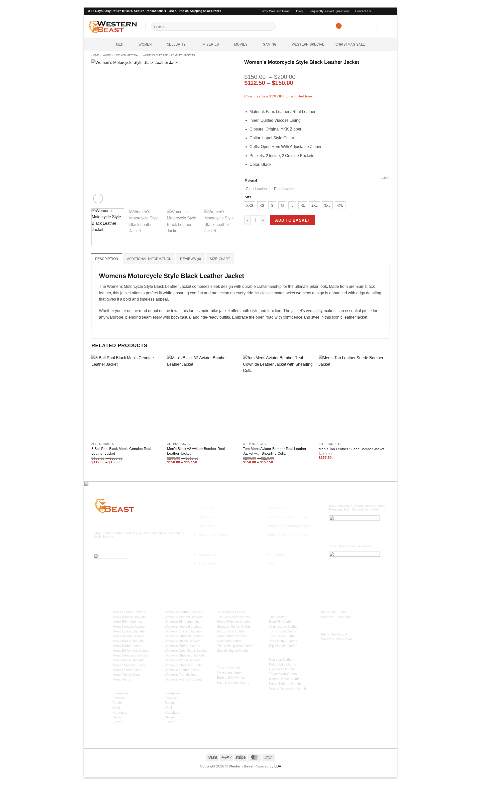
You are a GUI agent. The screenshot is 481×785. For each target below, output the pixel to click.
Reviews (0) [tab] (190, 259)
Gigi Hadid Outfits (282, 669)
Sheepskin (120, 693)
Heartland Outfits (229, 641)
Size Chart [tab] (220, 259)
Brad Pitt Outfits (281, 622)
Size (248, 197)
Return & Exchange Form (287, 535)
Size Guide (275, 555)
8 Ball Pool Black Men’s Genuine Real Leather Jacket (121, 451)
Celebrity (176, 44)
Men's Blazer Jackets (128, 641)
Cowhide (118, 698)
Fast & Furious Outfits (233, 682)
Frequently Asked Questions (328, 11)
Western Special (308, 44)
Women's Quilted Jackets (183, 631)
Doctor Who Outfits (231, 631)
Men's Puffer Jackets (127, 646)
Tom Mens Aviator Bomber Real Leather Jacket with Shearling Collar (274, 451)
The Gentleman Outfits (233, 617)
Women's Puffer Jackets (182, 646)
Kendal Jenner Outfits (285, 679)
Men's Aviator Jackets (128, 636)
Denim (117, 717)
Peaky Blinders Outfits (233, 622)
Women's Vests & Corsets (184, 679)
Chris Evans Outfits (283, 626)
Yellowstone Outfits (231, 612)
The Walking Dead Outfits (235, 646)
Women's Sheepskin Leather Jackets (169, 55)
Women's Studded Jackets (184, 636)
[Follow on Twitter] (386, 11)
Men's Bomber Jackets (129, 617)
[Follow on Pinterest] (390, 11)
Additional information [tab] (149, 259)
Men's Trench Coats (127, 675)
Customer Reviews (213, 535)
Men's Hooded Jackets (129, 626)
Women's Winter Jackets (183, 660)
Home (95, 55)
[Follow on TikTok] (116, 546)
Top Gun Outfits (228, 668)
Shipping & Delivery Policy (287, 517)
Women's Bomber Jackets (184, 617)
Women (145, 44)
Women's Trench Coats (181, 675)
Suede (117, 703)
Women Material (127, 55)
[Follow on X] (126, 546)
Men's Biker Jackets (127, 622)
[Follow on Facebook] (376, 11)
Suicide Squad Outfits (233, 650)
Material (251, 180)
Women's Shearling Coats (183, 665)
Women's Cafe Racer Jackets (186, 650)
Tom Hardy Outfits (282, 636)
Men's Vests (121, 679)
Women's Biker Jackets (182, 622)
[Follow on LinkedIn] (144, 546)
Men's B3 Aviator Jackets (131, 650)
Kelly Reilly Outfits (282, 664)
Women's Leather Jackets (183, 612)
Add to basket (292, 220)
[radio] (257, 189)
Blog (299, 11)
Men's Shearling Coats (128, 665)
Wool (116, 708)
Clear (385, 177)
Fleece (117, 722)
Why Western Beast (276, 11)
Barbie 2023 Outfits (231, 678)
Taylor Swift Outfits (283, 674)
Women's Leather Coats (182, 670)
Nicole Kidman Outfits (285, 684)
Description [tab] (106, 259)
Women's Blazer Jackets (183, 641)
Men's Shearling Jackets (130, 655)
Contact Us (363, 11)
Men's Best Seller (334, 612)
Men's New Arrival (334, 634)
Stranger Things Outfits (234, 626)
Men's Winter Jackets (128, 660)
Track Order (207, 563)
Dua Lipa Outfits (281, 660)
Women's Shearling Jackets (185, 655)
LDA (277, 766)
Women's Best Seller (336, 617)
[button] (370, 26)
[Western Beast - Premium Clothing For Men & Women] (113, 26)
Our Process (208, 526)
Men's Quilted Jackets (128, 631)
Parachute (119, 712)
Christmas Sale (350, 44)
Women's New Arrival (336, 639)
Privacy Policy (277, 508)
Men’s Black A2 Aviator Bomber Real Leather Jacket (196, 451)
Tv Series (210, 44)
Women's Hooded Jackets (183, 626)
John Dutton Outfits (283, 641)
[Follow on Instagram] (381, 11)
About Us (205, 508)
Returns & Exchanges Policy (289, 526)
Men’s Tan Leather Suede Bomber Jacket (351, 449)
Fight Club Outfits (230, 673)
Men (120, 44)
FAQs (271, 563)
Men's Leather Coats (127, 670)
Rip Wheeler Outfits (283, 646)
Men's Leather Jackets (128, 612)
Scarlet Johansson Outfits (288, 688)
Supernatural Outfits (231, 636)
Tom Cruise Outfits (282, 631)
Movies (241, 44)
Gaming (270, 44)
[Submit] (271, 26)
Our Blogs (206, 517)
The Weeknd (278, 617)
